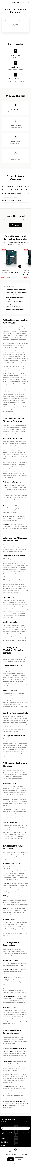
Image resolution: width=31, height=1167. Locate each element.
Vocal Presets (19, 1101)
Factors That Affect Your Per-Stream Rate (16, 295)
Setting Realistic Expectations (13, 306)
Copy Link (16, 225)
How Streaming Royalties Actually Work (16, 289)
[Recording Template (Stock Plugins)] (11, 258)
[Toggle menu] (1, 2)
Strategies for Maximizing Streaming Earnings (15, 298)
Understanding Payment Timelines (14, 301)
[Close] (29, 1149)
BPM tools (22, 1093)
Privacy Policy (20, 1155)
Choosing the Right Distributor (13, 304)
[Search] (22, 2)
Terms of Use (20, 1132)
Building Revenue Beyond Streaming (15, 309)
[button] (29, 2)
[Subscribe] (28, 1128)
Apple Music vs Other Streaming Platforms (16, 292)
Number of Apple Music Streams (14, 21)
